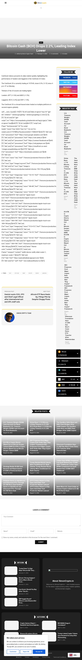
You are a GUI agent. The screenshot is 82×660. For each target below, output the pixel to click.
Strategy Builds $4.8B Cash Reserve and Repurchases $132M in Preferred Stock (13, 468)
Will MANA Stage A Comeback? (64, 624)
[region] (26, 645)
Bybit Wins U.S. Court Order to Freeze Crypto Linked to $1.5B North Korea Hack (67, 489)
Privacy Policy (46, 657)
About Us (18, 657)
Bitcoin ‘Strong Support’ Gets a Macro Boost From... (27, 580)
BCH (10, 273)
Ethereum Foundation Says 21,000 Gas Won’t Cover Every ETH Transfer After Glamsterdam (67, 447)
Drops (30, 273)
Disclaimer (36, 657)
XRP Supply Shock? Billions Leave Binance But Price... (27, 601)
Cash (23, 273)
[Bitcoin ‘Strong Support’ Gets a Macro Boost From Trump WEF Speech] (10, 581)
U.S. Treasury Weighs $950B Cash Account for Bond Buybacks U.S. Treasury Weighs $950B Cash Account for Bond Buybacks (67, 131)
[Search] (76, 3)
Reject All (26, 652)
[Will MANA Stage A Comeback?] (49, 625)
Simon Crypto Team (28, 54)
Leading (44, 273)
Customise (13, 652)
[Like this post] (15, 68)
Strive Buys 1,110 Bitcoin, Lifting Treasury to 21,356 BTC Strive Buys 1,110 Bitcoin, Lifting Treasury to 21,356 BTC (67, 176)
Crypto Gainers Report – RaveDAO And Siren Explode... (30, 624)
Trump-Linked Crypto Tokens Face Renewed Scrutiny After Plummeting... (67, 636)
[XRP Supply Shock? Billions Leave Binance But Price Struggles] (10, 602)
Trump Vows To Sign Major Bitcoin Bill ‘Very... (27, 570)
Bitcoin (17, 273)
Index (37, 273)
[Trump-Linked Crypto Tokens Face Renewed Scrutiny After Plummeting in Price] (49, 637)
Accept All (39, 652)
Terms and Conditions (59, 657)
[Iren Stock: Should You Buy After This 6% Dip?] (10, 591)
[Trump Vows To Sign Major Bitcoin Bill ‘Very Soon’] (10, 570)
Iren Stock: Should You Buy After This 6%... (27, 590)
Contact (27, 657)
